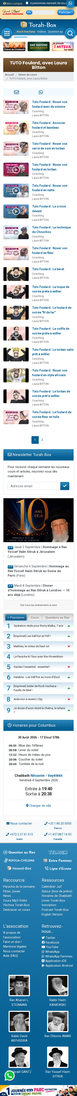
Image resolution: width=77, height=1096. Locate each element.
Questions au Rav (57, 617)
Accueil (9, 74)
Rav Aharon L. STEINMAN (19, 1002)
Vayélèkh (55, 776)
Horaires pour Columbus (34, 725)
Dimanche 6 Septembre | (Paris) (38, 571)
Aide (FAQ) (10, 956)
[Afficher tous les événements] (27, 3)
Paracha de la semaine (19, 887)
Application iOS (55, 961)
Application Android (59, 966)
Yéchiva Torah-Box (16, 905)
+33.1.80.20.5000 (59, 823)
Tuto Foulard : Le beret (48, 269)
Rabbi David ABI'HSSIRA (19, 1038)
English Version (52, 914)
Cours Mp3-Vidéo (15, 900)
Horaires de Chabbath (57, 896)
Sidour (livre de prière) (57, 891)
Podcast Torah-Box (55, 910)
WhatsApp (52, 952)
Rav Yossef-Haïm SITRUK (58, 1074)
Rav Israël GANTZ (19, 1072)
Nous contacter (21, 823)
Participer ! (66, 12)
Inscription (49, 905)
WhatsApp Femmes (58, 956)
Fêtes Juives (11, 891)
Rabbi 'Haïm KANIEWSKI (57, 1002)
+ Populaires (15, 617)
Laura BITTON (40, 115)
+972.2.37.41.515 (21, 834)
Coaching (38, 111)
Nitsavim (38, 776)
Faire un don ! (12, 942)
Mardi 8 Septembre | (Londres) (38, 590)
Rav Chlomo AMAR (57, 1036)
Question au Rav (58, 31)
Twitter (50, 938)
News (7, 896)
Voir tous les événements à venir (38, 605)
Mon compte (14, 3)
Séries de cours (27, 74)
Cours (35, 617)
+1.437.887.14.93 (59, 834)
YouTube (51, 947)
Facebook (52, 942)
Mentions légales (15, 946)
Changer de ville (39, 806)
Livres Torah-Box (53, 900)
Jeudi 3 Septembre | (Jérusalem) (37, 551)
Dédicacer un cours (16, 910)
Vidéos (41, 31)
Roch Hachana (26, 31)
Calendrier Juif (52, 887)
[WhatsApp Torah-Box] (70, 3)
